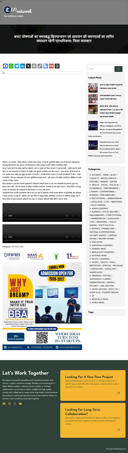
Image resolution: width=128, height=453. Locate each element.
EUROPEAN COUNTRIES (102, 246)
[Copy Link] (40, 66)
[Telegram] (17, 66)
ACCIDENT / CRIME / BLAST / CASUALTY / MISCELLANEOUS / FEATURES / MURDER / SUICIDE (104, 178)
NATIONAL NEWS (18, 247)
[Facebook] (5, 66)
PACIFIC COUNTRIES (101, 259)
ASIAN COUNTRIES (100, 209)
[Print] (34, 66)
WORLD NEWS (98, 303)
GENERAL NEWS (99, 249)
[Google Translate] (45, 66)
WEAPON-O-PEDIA (100, 299)
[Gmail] (51, 66)
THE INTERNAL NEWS (13, 16)
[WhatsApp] (11, 66)
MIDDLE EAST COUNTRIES (103, 252)
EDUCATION (97, 242)
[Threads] (57, 66)
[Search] (118, 69)
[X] (28, 66)
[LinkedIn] (23, 66)
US (93, 296)
